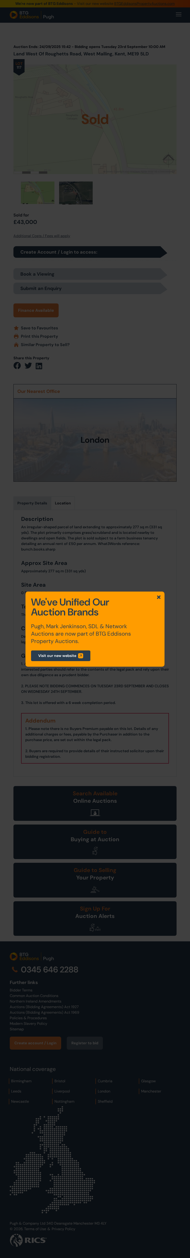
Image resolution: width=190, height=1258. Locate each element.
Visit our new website (57, 655)
